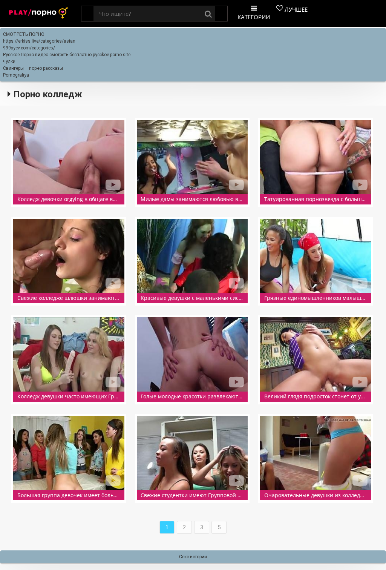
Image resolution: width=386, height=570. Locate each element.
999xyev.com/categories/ (29, 48)
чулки (9, 61)
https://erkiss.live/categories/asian (39, 41)
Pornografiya (16, 75)
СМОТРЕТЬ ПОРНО (23, 34)
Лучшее (295, 9)
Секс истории (193, 556)
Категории (253, 17)
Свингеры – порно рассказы (33, 68)
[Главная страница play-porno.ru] (39, 14)
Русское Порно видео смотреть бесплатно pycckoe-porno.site (66, 54)
